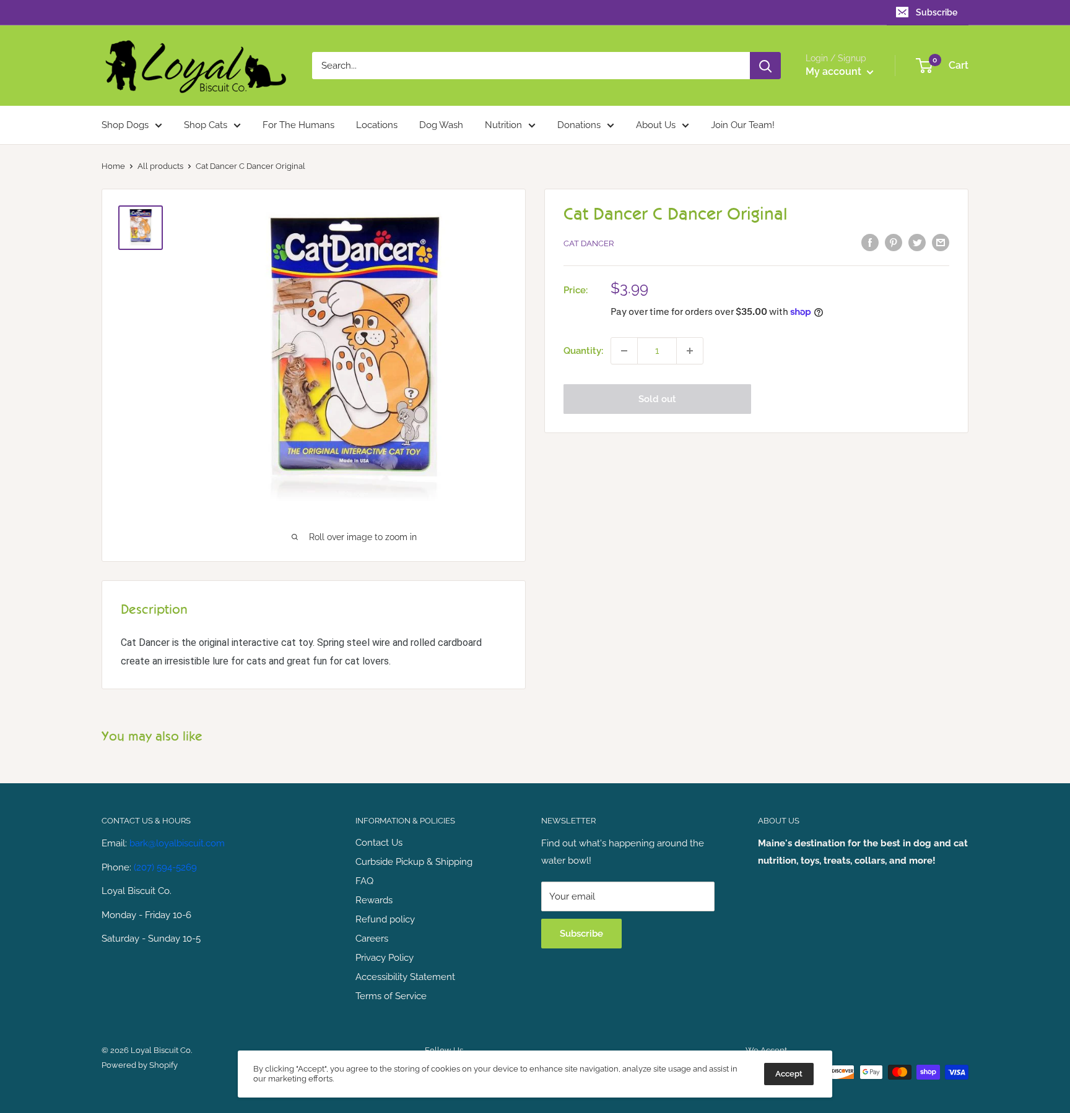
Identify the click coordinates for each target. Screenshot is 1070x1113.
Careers (371, 938)
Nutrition (503, 125)
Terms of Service (391, 996)
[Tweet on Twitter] (917, 242)
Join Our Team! (743, 125)
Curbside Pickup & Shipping (413, 861)
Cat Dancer (588, 243)
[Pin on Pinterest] (893, 242)
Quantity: (583, 350)
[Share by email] (940, 242)
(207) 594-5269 (165, 867)
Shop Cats (205, 125)
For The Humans (298, 125)
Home (113, 166)
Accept (788, 1073)
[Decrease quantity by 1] (624, 351)
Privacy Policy (384, 957)
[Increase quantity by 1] (690, 351)
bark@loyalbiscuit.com (177, 843)
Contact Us (378, 842)
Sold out (657, 399)
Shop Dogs (125, 125)
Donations (579, 125)
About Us (656, 125)
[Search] (765, 65)
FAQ (364, 881)
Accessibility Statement (405, 976)
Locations (377, 125)
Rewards (374, 900)
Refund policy (385, 919)
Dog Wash (441, 125)
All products (160, 166)
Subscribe (936, 12)
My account (835, 71)
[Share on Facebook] (870, 242)
